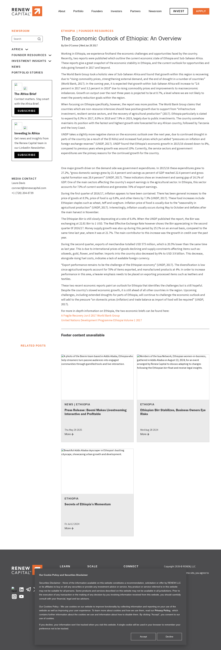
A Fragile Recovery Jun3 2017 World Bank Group (90, 316)
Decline (169, 636)
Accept (143, 636)
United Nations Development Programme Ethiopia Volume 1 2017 (101, 320)
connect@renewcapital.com (29, 188)
